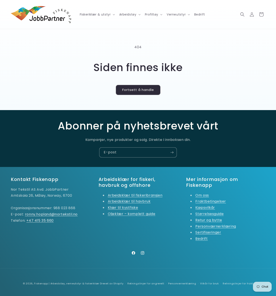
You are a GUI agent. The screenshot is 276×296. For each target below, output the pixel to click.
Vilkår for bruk (209, 283)
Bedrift (201, 238)
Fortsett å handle (138, 89)
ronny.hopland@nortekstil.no (51, 214)
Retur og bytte (208, 220)
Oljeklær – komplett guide (131, 213)
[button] (97, 14)
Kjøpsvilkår (205, 207)
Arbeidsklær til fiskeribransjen (135, 195)
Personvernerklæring (182, 283)
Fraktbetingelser (210, 201)
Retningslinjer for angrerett (145, 283)
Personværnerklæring (215, 226)
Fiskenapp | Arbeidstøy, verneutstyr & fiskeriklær (66, 283)
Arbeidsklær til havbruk (129, 201)
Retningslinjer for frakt (238, 283)
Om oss (202, 195)
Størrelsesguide (209, 213)
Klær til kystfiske (123, 207)
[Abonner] (172, 152)
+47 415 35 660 (39, 220)
